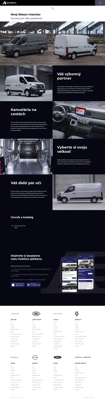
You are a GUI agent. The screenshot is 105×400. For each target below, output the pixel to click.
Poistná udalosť (14, 339)
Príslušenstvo (14, 341)
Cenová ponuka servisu (16, 334)
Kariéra (84, 397)
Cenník (55, 329)
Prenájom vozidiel (15, 343)
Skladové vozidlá (15, 329)
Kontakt (13, 346)
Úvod (12, 324)
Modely (13, 326)
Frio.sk (23, 397)
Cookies (92, 397)
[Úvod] (15, 313)
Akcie (12, 331)
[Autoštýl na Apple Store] (18, 284)
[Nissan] (100, 3)
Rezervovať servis (15, 336)
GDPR (88, 397)
